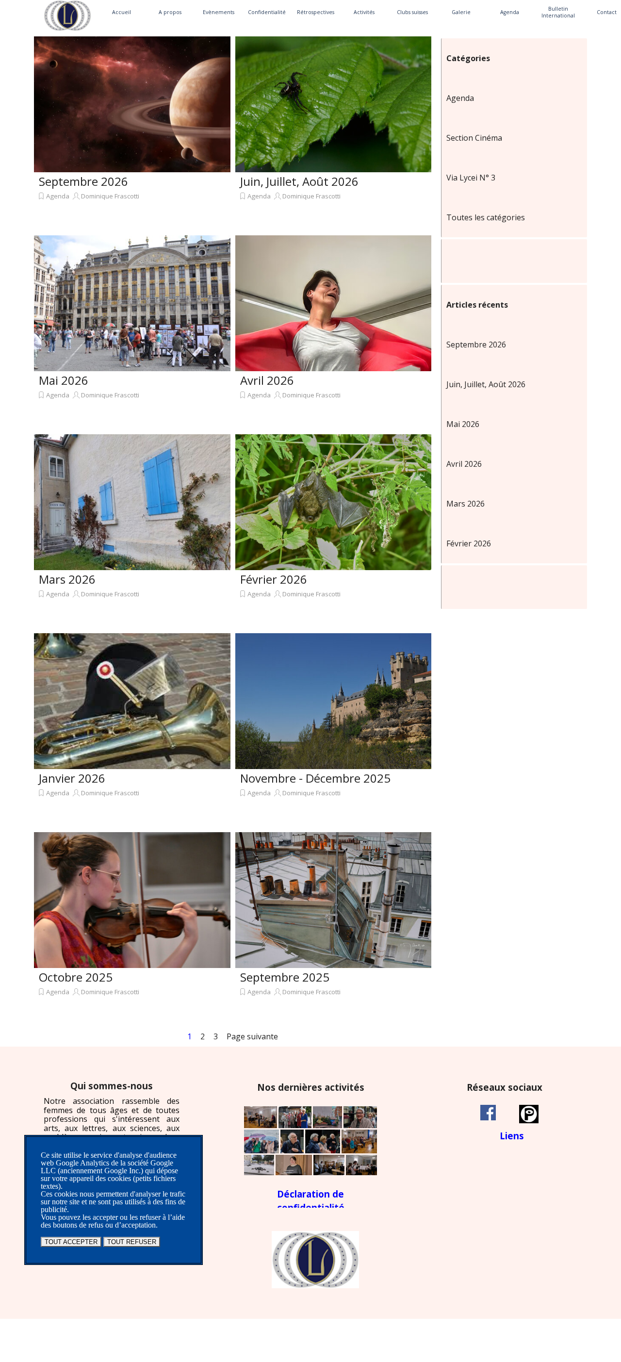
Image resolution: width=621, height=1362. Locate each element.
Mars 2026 (67, 579)
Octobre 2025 (76, 977)
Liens (512, 1136)
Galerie (461, 12)
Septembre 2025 (284, 977)
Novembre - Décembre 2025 (315, 778)
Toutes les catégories (485, 217)
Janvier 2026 (72, 778)
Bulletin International (558, 12)
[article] (132, 133)
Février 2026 (273, 579)
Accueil (121, 12)
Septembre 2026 (83, 181)
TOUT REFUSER (131, 1242)
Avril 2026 (267, 380)
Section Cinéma (474, 137)
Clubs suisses (412, 12)
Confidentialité (267, 12)
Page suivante (252, 1036)
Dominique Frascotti (110, 196)
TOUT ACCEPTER (71, 1242)
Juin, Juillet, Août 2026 (299, 181)
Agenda (509, 12)
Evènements (218, 12)
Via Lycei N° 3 (470, 177)
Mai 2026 (63, 380)
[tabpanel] (112, 1124)
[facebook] (488, 1112)
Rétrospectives (315, 12)
